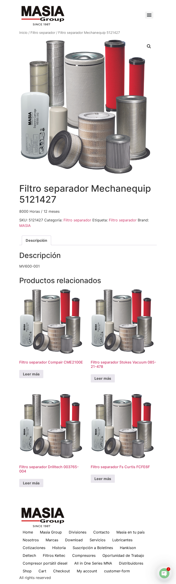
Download (74, 540)
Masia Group (51, 532)
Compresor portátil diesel (45, 563)
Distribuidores (131, 563)
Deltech (29, 555)
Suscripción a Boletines (93, 547)
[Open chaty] (164, 573)
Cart (42, 571)
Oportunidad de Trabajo (123, 555)
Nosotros (31, 540)
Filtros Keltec (54, 555)
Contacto (101, 532)
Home (28, 532)
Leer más (31, 374)
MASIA (25, 225)
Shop (27, 571)
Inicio (23, 33)
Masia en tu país (130, 532)
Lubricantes (122, 540)
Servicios (97, 540)
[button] (149, 46)
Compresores (84, 555)
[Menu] (149, 15)
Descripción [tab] (36, 240)
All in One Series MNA (93, 563)
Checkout (61, 571)
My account (87, 571)
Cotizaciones (34, 547)
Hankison (128, 547)
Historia (59, 547)
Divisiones (77, 532)
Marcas (52, 540)
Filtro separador (42, 33)
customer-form (117, 571)
